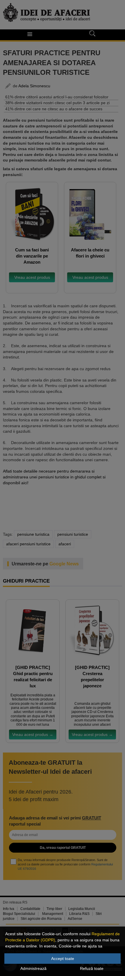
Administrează (33, 968)
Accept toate (62, 958)
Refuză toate (91, 968)
